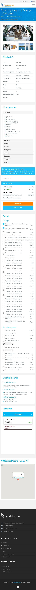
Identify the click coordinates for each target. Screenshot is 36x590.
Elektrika (7, 112)
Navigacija (7, 150)
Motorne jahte (7, 548)
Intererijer (7, 140)
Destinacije (6, 566)
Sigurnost (7, 156)
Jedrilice (5, 542)
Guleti (4, 551)
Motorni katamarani (8, 554)
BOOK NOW (18, 203)
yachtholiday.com (8, 531)
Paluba (6, 153)
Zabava (6, 162)
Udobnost (7, 159)
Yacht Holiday (17, 582)
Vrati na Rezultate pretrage (13, 16)
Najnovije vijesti (7, 572)
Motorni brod (6, 557)
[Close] (21, 474)
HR (33, 1)
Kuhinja (6, 146)
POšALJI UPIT (18, 207)
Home (2, 16)
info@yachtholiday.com (10, 528)
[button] (18, 480)
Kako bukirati (6, 569)
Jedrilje (6, 143)
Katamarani (6, 545)
